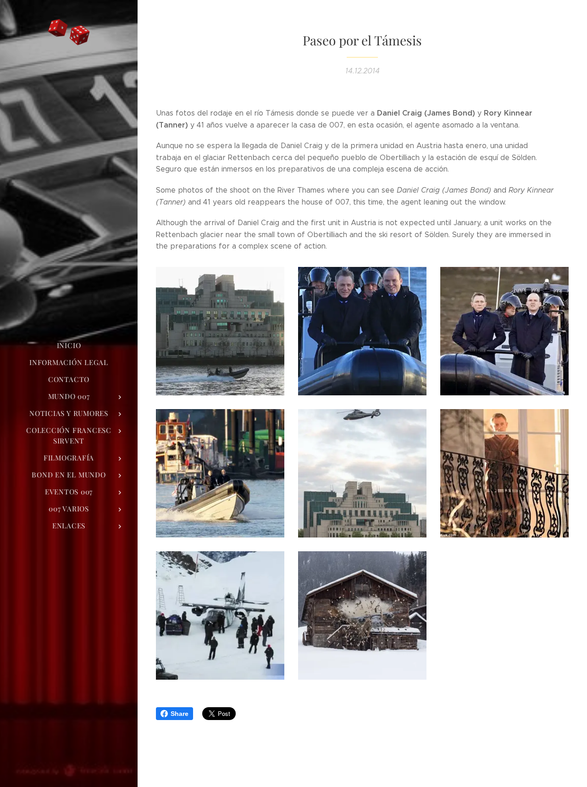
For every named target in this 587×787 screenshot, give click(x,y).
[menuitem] (69, 345)
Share (179, 713)
